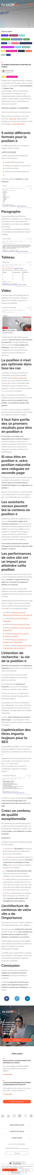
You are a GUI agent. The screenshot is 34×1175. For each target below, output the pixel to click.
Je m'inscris (17, 1040)
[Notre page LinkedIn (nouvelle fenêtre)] (2, 1116)
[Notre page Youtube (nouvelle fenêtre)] (8, 1116)
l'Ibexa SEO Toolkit (18, 124)
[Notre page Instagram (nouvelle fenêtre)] (14, 1116)
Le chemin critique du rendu (20, 624)
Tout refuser (25, 1170)
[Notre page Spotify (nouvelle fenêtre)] (31, 1116)
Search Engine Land (20, 378)
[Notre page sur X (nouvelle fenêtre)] (25, 1116)
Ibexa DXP (12, 119)
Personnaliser (16, 1173)
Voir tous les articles (17, 1101)
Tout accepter (10, 1170)
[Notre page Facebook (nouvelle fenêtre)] (19, 1116)
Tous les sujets (6, 31)
